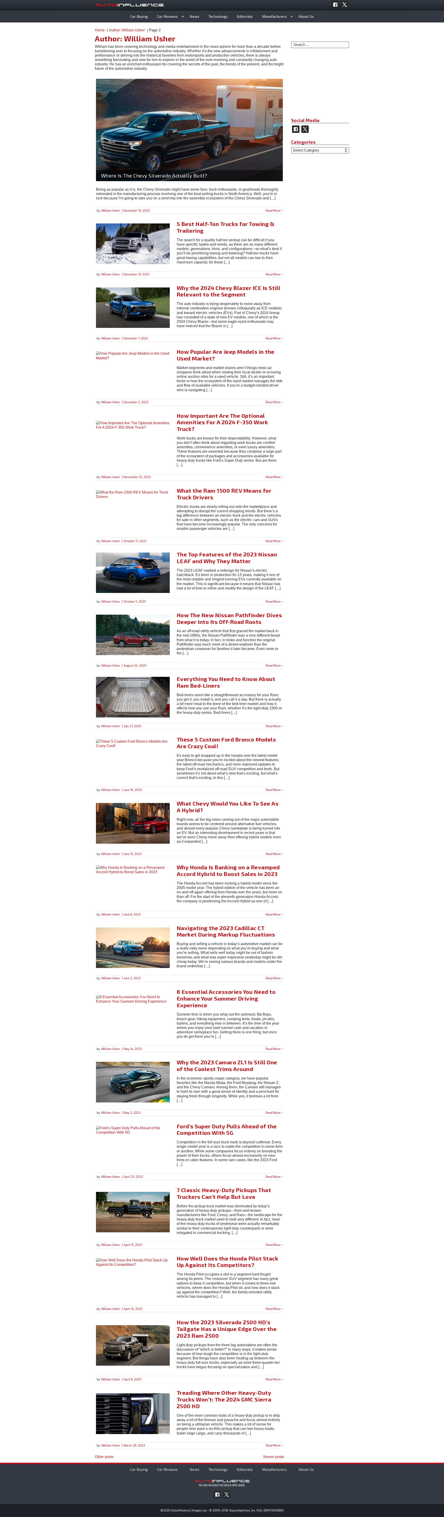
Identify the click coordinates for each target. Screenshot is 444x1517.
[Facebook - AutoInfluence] (335, 4)
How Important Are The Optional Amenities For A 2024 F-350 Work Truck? (222, 422)
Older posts (104, 1457)
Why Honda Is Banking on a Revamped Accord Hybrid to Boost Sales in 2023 (228, 870)
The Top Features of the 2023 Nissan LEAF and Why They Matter (227, 557)
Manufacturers (274, 16)
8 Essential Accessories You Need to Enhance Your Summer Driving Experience (226, 998)
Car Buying (139, 16)
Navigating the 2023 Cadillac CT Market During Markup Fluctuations (226, 931)
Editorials (245, 16)
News (194, 16)
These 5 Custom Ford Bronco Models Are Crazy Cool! (226, 742)
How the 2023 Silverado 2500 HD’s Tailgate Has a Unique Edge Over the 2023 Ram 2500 (227, 1329)
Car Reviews (167, 16)
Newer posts (273, 1457)
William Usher (110, 210)
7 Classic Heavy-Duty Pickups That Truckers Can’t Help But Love (224, 1193)
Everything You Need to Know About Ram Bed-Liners (226, 682)
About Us (306, 16)
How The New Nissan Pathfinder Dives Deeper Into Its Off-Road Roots (229, 618)
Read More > (274, 210)
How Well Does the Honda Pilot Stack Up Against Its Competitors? (227, 1261)
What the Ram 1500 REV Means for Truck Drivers (224, 494)
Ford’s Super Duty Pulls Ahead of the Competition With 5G (227, 1129)
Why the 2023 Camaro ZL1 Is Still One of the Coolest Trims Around (227, 1065)
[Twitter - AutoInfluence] (344, 4)
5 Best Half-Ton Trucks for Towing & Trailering (225, 227)
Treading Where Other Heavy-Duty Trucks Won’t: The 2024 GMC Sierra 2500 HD (224, 1399)
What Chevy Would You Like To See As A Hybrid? (228, 806)
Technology (218, 16)
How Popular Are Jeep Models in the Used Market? (225, 355)
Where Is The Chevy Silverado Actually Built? (154, 175)
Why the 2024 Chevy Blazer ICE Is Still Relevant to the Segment (228, 291)
